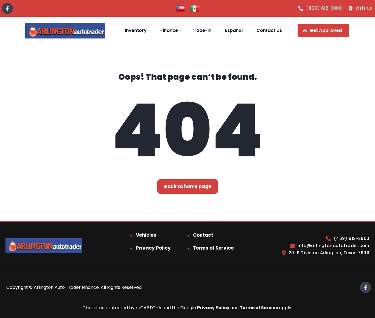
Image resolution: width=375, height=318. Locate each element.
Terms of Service (213, 248)
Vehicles (146, 235)
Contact (203, 235)
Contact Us (269, 30)
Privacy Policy (153, 248)
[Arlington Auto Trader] (65, 30)
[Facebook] (7, 8)
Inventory (136, 30)
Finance (169, 30)
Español (234, 30)
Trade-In (201, 30)
